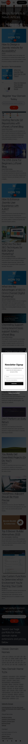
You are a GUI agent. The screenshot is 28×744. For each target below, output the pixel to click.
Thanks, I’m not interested (14, 393)
